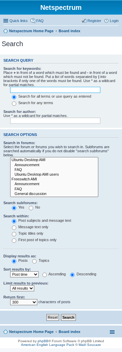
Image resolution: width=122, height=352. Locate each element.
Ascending (57, 274)
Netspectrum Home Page (31, 31)
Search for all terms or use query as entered (54, 96)
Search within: (16, 216)
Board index (69, 31)
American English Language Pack (47, 345)
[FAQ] (54, 170)
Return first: (14, 297)
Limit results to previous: (25, 283)
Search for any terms (35, 103)
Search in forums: (19, 143)
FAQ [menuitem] (40, 21)
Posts (22, 260)
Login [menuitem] (114, 21)
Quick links (18, 21)
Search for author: (19, 112)
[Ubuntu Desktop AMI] (54, 160)
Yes (20, 207)
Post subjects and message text (44, 220)
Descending (86, 274)
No (37, 207)
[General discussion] (54, 194)
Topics (43, 260)
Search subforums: (20, 203)
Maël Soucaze (90, 345)
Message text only (32, 227)
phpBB (43, 341)
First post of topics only (37, 240)
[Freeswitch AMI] (54, 179)
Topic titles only (30, 233)
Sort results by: (17, 269)
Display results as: (19, 256)
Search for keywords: (22, 68)
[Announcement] (54, 165)
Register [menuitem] (94, 21)
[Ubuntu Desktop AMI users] (54, 174)
